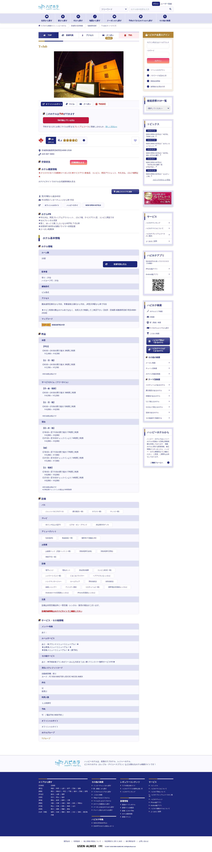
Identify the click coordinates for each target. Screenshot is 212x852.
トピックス (153, 124)
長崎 (63, 812)
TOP (50, 35)
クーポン (110, 35)
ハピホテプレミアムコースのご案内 (155, 235)
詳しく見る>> (111, 126)
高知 (68, 809)
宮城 (73, 788)
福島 (79, 788)
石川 (52, 797)
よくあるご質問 (151, 241)
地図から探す (94, 20)
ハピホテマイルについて (154, 228)
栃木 (75, 791)
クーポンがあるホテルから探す (103, 807)
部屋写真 (69, 35)
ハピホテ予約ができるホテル (158, 341)
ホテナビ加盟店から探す (101, 804)
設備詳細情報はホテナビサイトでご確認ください (62, 611)
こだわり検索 (154, 333)
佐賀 (57, 812)
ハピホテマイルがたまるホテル (158, 349)
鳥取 (63, 806)
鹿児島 (85, 812)
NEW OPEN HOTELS (93, 205)
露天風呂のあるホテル (154, 390)
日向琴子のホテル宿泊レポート (103, 826)
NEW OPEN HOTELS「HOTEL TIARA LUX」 (157, 133)
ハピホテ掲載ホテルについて (160, 808)
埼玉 (64, 791)
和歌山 (80, 803)
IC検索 (152, 317)
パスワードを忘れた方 (158, 75)
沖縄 (52, 815)
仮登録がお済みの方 (158, 87)
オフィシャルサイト (52, 205)
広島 (57, 806)
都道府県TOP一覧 (157, 100)
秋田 (57, 788)
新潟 (52, 794)
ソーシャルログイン (158, 70)
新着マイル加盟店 (128, 808)
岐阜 (57, 800)
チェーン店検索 (151, 368)
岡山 (52, 806)
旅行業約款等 (130, 841)
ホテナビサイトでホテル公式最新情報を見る (57, 181)
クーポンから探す (114, 20)
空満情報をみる (77, 162)
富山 (57, 797)
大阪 (52, 803)
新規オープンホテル (128, 804)
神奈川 (58, 791)
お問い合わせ (143, 841)
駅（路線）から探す (100, 789)
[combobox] (148, 9)
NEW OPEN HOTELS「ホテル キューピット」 (158, 143)
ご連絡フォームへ (156, 463)
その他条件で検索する (154, 418)
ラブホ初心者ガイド (128, 785)
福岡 (52, 812)
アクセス (90, 35)
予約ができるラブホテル (101, 798)
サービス (152, 216)
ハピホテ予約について (158, 792)
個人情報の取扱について (92, 841)
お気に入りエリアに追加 (124, 192)
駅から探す (62, 20)
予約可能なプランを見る (65, 120)
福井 (63, 797)
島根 (68, 806)
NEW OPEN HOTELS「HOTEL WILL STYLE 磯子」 (157, 152)
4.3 (60, 140)
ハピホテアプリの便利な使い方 (132, 789)
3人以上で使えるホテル (154, 407)
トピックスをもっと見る (161, 180)
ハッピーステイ (72, 205)
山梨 (57, 794)
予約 (130, 35)
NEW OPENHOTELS (100, 823)
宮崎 (79, 812)
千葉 (69, 791)
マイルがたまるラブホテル (102, 801)
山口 (73, 806)
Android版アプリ (152, 274)
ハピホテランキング (153, 223)
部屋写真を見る (120, 264)
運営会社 (67, 841)
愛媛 (63, 809)
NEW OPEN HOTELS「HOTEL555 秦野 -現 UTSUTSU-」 (154, 163)
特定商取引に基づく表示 (113, 841)
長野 (63, 794)
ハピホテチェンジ (156, 799)
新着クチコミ (126, 817)
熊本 (68, 812)
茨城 (80, 791)
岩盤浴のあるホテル (153, 396)
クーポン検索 (150, 363)
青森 (52, 788)
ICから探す (78, 20)
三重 (68, 800)
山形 (63, 788)
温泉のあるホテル (152, 412)
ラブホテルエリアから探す (159, 328)
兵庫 (57, 803)
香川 (52, 809)
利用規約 (77, 841)
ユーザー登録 (166, 4)
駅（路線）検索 (155, 322)
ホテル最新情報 (127, 814)
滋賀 (68, 803)
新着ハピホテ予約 (128, 811)
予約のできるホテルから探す (141, 20)
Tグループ (46, 738)
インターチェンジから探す (102, 785)
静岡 (63, 800)
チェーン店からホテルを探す (103, 810)
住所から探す (46, 20)
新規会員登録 (155, 81)
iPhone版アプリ (152, 269)
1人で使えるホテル (152, 401)
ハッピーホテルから (158, 432)
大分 (73, 812)
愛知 (52, 800)
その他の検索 (164, 20)
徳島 (57, 809)
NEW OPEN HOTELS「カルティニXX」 (157, 173)
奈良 (73, 803)
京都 (63, 803)
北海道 (53, 785)
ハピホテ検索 (154, 305)
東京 (52, 791)
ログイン (158, 61)
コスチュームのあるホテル (155, 385)
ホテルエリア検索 (156, 311)
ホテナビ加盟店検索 (153, 374)
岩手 (68, 788)
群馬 (86, 791)
